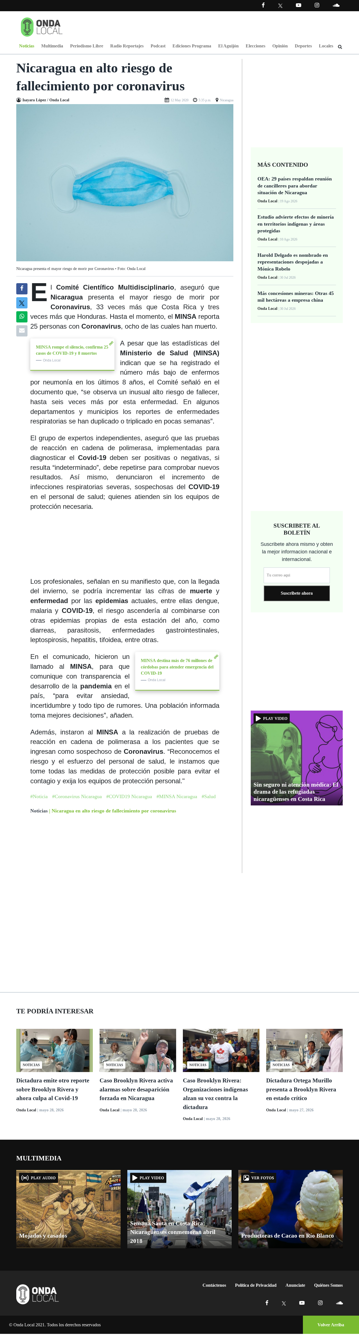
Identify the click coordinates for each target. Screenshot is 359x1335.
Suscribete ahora (297, 593)
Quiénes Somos (328, 1285)
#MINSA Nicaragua (177, 796)
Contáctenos (214, 1285)
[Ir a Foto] (125, 182)
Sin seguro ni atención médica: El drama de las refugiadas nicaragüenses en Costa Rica (296, 791)
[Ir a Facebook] (266, 1303)
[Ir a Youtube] (298, 5)
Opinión (280, 45)
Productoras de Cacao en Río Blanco (287, 1235)
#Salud (209, 796)
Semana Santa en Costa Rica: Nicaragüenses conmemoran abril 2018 (172, 1232)
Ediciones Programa (191, 45)
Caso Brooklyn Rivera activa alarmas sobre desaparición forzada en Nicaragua (136, 1089)
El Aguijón (228, 45)
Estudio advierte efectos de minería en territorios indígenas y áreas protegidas (295, 223)
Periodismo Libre (86, 45)
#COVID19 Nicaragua (129, 796)
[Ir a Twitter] (280, 6)
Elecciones (255, 45)
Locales (326, 45)
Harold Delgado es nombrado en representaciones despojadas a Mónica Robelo (292, 262)
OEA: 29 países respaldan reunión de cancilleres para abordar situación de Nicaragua (294, 185)
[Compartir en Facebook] (21, 288)
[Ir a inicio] (41, 25)
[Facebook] (263, 5)
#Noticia (39, 796)
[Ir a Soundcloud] (339, 1303)
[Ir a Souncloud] (336, 5)
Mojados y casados (43, 1235)
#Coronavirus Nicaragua (77, 796)
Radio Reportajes (127, 45)
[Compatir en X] (21, 302)
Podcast (158, 45)
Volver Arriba (330, 1324)
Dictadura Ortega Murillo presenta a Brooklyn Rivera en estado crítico (301, 1089)
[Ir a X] (284, 1303)
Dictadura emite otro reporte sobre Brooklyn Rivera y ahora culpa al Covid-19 (52, 1089)
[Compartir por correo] (22, 331)
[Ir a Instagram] (317, 5)
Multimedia (52, 45)
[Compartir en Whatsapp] (21, 316)
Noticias (26, 45)
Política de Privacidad (256, 1285)
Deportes (303, 45)
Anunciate (295, 1285)
